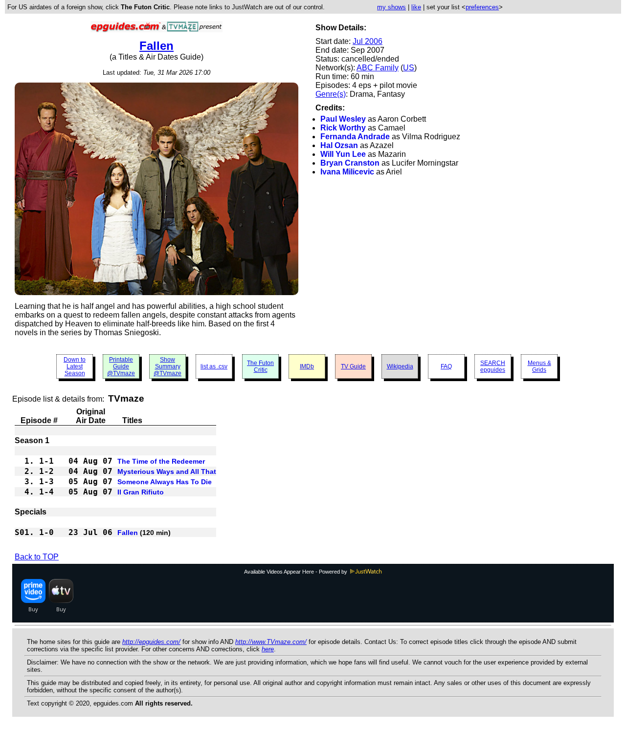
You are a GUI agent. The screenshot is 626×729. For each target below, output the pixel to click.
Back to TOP (37, 557)
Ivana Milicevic (347, 172)
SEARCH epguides (492, 366)
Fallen (156, 45)
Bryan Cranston (350, 163)
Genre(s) (330, 94)
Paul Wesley (343, 119)
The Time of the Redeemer (161, 461)
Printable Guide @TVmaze (121, 366)
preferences (482, 7)
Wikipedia (400, 366)
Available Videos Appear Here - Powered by (296, 572)
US (408, 68)
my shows (391, 7)
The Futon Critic (260, 366)
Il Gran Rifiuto (140, 492)
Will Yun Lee (343, 154)
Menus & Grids (539, 366)
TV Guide (353, 366)
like (416, 7)
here (268, 649)
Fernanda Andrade (355, 136)
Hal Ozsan (339, 145)
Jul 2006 (367, 41)
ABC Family (378, 68)
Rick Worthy (343, 128)
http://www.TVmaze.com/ (271, 641)
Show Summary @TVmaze (167, 366)
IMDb (307, 366)
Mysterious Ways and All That (166, 471)
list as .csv (214, 366)
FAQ (446, 366)
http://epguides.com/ (151, 641)
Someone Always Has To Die (164, 482)
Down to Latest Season (75, 366)
